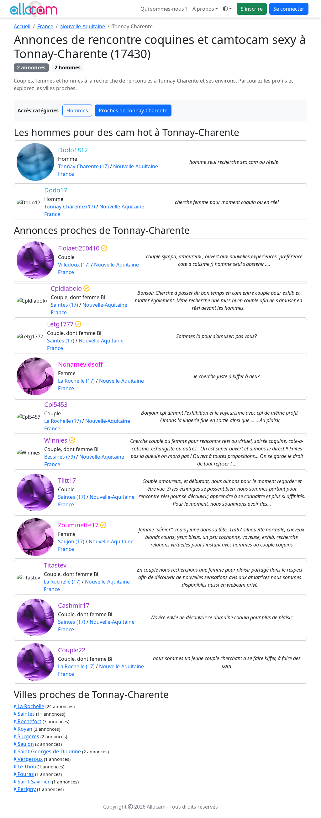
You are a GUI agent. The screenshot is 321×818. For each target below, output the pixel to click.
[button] (227, 9)
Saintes (25, 713)
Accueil (22, 26)
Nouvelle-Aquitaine (82, 26)
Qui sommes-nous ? (163, 8)
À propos (203, 8)
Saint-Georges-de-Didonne (48, 751)
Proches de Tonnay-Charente (133, 110)
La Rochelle (30, 706)
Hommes (77, 110)
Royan (24, 728)
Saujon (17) (71, 541)
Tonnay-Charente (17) (83, 166)
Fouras (25, 774)
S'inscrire (252, 8)
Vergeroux (29, 759)
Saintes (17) (64, 304)
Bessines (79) (59, 456)
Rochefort (28, 721)
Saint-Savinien (33, 781)
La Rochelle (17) (76, 380)
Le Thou (26, 766)
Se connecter (288, 8)
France (45, 26)
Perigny (26, 789)
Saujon (25, 743)
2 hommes (68, 67)
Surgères (27, 736)
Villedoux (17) (74, 264)
